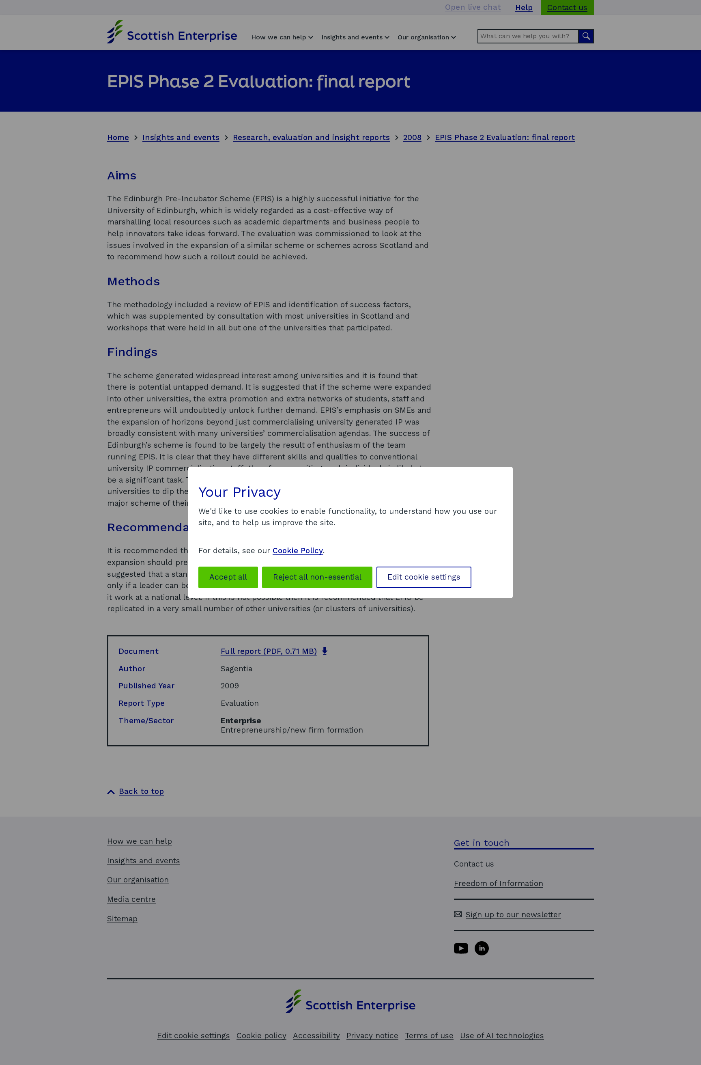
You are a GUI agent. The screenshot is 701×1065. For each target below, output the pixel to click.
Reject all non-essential (317, 577)
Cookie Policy (298, 550)
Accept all (228, 577)
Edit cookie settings (423, 577)
